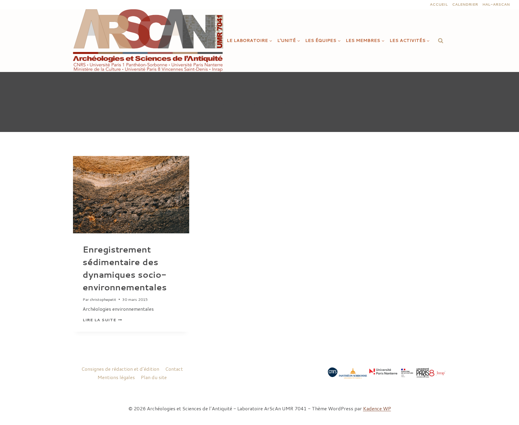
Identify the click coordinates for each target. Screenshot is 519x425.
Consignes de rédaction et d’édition (120, 368)
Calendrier (465, 4)
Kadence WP (377, 408)
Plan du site (154, 377)
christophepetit (103, 299)
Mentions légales (116, 377)
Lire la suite (102, 319)
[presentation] (131, 194)
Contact (174, 368)
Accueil (439, 4)
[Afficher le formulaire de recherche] (440, 40)
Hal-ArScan (496, 4)
